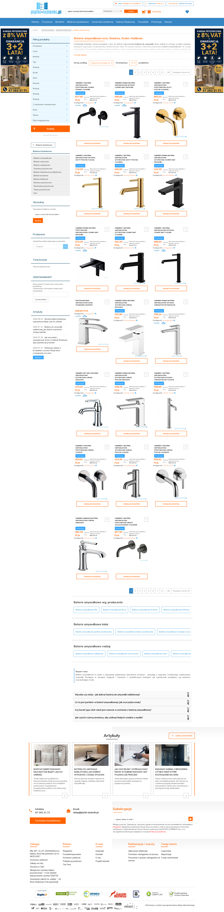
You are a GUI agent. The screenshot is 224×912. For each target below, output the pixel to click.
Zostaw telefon (41, 299)
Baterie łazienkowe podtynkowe (47, 172)
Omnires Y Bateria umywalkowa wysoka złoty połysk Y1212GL (85, 157)
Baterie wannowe (41, 161)
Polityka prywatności (72, 861)
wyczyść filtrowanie (50, 135)
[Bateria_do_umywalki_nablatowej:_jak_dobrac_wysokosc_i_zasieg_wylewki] (105, 795)
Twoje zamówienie (169, 857)
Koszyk (168, 21)
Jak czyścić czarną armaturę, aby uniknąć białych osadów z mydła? (109, 717)
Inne (35, 193)
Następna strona (180, 72)
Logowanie (166, 851)
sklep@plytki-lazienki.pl (86, 812)
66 (168, 72)
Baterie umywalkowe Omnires (145, 610)
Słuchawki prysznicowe (44, 186)
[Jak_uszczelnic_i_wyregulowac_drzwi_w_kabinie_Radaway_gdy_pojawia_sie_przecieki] (145, 795)
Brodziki (59, 21)
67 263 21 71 (42, 812)
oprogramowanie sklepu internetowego (179, 905)
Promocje (156, 21)
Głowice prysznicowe (43, 182)
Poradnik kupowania (72, 854)
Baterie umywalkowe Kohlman (176, 610)
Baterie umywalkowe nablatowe (89, 653)
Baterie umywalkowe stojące (185, 653)
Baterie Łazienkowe (78, 21)
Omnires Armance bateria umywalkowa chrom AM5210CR (86, 520)
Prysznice (47, 21)
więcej (37, 357)
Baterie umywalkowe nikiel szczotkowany (135, 632)
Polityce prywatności (158, 832)
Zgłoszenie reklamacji (137, 851)
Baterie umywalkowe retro (155, 653)
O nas (98, 857)
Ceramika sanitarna (102, 21)
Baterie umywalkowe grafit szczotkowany (94, 632)
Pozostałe (143, 21)
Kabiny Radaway (125, 21)
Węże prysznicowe (42, 189)
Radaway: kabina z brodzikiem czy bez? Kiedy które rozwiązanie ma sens (47, 350)
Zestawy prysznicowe (43, 168)
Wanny (35, 21)
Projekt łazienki (102, 861)
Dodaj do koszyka (92, 143)
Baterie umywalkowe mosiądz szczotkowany (178, 632)
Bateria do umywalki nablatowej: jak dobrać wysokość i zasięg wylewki (47, 329)
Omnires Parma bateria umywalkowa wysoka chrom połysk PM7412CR (164, 303)
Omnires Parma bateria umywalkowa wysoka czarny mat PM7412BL (125, 85)
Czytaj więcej (80, 55)
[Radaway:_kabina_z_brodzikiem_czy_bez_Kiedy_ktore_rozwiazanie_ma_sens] (186, 795)
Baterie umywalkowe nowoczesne (124, 653)
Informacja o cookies (153, 905)
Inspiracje (100, 851)
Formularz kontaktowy (47, 820)
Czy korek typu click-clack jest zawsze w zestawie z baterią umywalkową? (113, 710)
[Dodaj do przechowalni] (107, 84)
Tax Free (67, 864)
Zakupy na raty (36, 863)
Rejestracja (166, 854)
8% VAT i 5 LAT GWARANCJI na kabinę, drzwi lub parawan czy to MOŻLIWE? (44, 854)
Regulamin (117, 827)
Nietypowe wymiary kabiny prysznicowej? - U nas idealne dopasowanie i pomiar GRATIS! (44, 873)
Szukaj (50, 128)
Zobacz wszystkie (183, 736)
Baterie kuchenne (41, 175)
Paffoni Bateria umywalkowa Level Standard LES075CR (84, 303)
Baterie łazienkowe (43, 145)
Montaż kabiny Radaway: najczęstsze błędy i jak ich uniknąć (48, 772)
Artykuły (38, 311)
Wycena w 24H (37, 866)
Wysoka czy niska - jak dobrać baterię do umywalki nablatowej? (107, 694)
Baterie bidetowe (41, 179)
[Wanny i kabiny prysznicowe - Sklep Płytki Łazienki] (46, 8)
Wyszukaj (38, 202)
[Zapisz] (190, 819)
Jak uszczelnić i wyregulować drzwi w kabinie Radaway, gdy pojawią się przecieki (50, 340)
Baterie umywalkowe (43, 158)
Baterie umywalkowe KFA (86, 610)
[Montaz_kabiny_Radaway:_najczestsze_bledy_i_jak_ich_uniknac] (64, 795)
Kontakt (99, 854)
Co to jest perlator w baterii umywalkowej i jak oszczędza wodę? (108, 702)
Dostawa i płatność (39, 860)
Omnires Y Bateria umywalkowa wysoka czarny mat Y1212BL (164, 230)
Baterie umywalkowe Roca (114, 610)
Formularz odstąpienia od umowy (143, 854)
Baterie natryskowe (42, 165)
